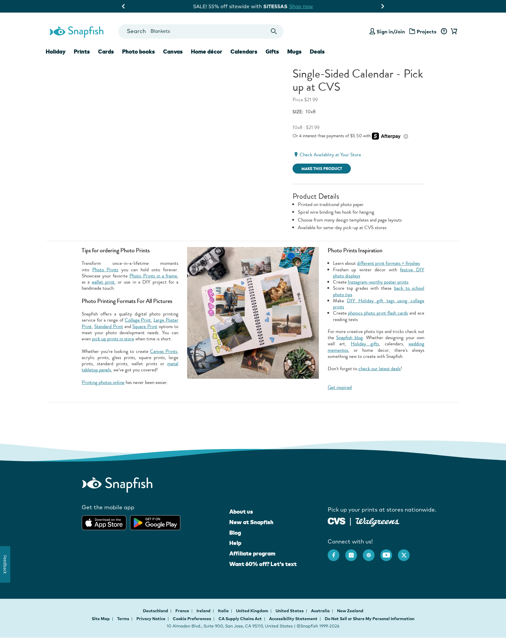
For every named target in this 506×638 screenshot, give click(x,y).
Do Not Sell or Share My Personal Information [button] (369, 618)
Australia (321, 610)
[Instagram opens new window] (354, 552)
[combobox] (200, 31)
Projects (427, 31)
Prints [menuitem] (82, 51)
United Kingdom (252, 610)
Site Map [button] (101, 618)
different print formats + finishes (388, 263)
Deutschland (156, 610)
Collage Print (138, 320)
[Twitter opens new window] (407, 552)
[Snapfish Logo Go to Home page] (76, 31)
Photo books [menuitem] (138, 51)
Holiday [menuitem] (56, 51)
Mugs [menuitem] (294, 51)
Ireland (203, 610)
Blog (235, 532)
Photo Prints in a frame (153, 275)
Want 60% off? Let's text (263, 563)
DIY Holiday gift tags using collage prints (378, 304)
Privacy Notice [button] (150, 618)
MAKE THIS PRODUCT (321, 169)
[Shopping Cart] (453, 31)
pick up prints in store (113, 338)
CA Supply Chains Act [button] (240, 618)
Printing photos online (103, 382)
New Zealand (350, 610)
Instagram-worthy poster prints (378, 282)
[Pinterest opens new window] (371, 552)
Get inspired (340, 387)
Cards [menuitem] (106, 51)
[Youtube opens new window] (389, 552)
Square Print (144, 326)
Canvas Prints (163, 351)
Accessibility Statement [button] (293, 618)
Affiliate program (252, 553)
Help (235, 542)
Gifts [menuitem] (272, 51)
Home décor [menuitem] (206, 51)
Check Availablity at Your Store (330, 154)
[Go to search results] (274, 31)
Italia (224, 610)
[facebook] (336, 552)
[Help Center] (444, 31)
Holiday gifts (365, 343)
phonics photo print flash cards (378, 313)
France (182, 610)
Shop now (306, 6)
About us (241, 511)
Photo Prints (105, 269)
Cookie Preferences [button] (192, 618)
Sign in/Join (391, 31)
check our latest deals (379, 368)
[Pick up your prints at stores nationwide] (337, 520)
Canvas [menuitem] (173, 51)
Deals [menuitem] (317, 51)
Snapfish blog (349, 337)
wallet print (103, 282)
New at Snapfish (251, 522)
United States (290, 610)
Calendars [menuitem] (243, 51)
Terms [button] (123, 618)
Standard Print (108, 326)
